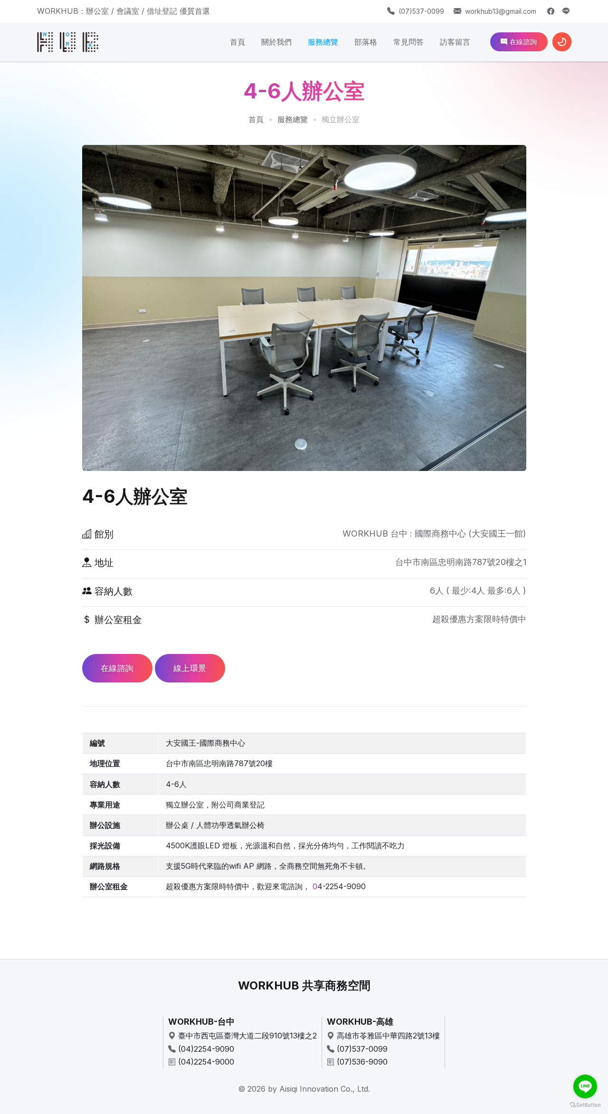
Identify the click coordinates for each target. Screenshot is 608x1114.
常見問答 (408, 42)
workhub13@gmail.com (500, 11)
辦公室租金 (117, 619)
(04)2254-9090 (206, 1049)
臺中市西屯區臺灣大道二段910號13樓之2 (247, 1035)
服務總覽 (323, 42)
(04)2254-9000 (206, 1061)
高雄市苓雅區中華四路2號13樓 (388, 1035)
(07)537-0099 (421, 11)
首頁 (237, 42)
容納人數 (112, 591)
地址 (103, 562)
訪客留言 (455, 42)
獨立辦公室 (341, 119)
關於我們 (276, 42)
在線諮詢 (522, 42)
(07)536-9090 (362, 1061)
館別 (103, 534)
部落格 (365, 42)
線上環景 (190, 668)
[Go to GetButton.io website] (585, 1104)
